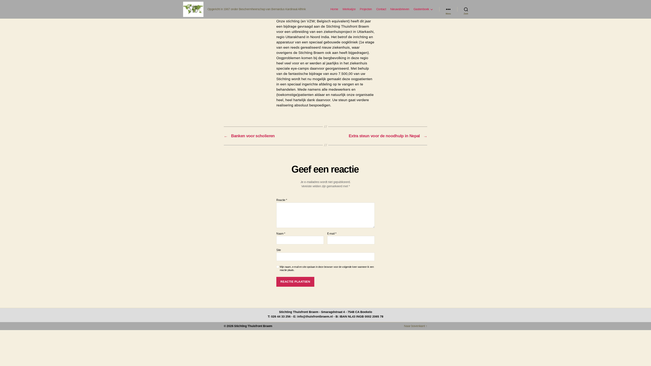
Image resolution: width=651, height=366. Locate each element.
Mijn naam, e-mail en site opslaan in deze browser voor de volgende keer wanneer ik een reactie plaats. (327, 268)
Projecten (366, 9)
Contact (381, 9)
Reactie (281, 200)
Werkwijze (349, 9)
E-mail (331, 233)
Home (334, 9)
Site (278, 250)
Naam (280, 233)
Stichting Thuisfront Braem (253, 326)
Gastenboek (421, 9)
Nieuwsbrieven (399, 9)
